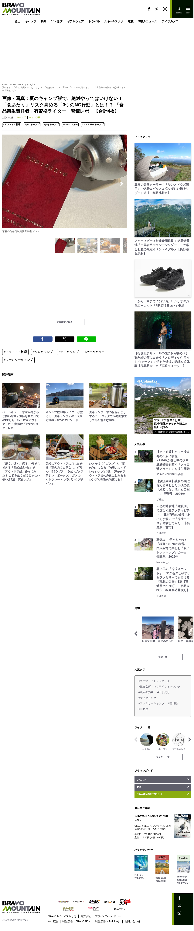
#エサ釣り (163, 692)
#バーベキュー (70, 124)
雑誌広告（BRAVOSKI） (76, 921)
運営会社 (85, 916)
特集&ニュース (147, 21)
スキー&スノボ (113, 21)
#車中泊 (143, 681)
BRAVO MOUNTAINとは (62, 916)
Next (121, 183)
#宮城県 (173, 703)
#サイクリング (147, 697)
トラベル (94, 21)
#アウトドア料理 (11, 124)
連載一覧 (162, 657)
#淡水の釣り (146, 692)
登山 (17, 21)
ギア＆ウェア (75, 21)
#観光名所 (144, 686)
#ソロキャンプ (32, 124)
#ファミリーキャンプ (93, 124)
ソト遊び (56, 21)
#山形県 (143, 709)
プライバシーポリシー (108, 916)
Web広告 (53, 921)
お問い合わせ (132, 921)
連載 (131, 21)
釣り (43, 21)
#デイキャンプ (51, 124)
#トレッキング (161, 681)
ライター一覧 (163, 757)
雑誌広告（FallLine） (108, 921)
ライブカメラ (170, 21)
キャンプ (30, 21)
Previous (7, 183)
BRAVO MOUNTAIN (11, 84)
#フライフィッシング (167, 686)
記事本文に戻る (65, 322)
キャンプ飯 (34, 117)
